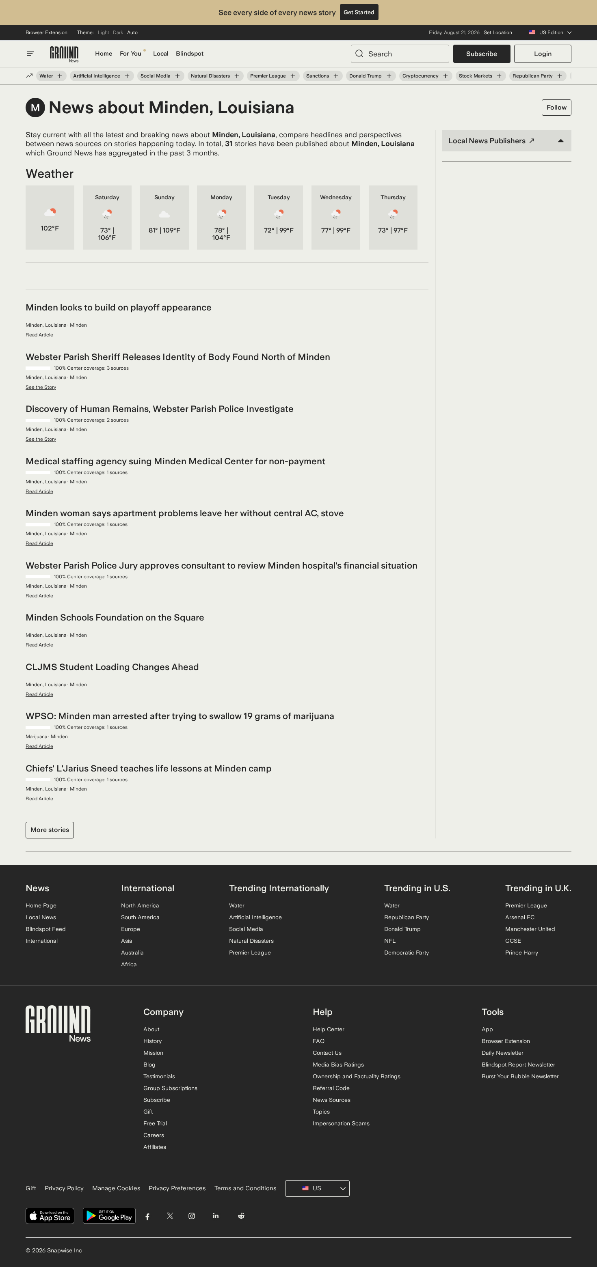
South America (140, 917)
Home (103, 53)
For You (130, 53)
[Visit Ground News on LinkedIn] (215, 1216)
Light (103, 32)
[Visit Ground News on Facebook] (148, 1216)
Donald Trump (365, 76)
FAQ (318, 1041)
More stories (49, 830)
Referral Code (331, 1088)
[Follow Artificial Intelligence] (127, 76)
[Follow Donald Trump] (388, 76)
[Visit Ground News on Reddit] (241, 1216)
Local (161, 53)
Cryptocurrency (420, 76)
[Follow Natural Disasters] (236, 76)
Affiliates (154, 1147)
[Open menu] (30, 53)
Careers (153, 1135)
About (151, 1029)
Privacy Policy (64, 1188)
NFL (390, 940)
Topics (321, 1111)
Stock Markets (475, 76)
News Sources (331, 1100)
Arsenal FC (519, 917)
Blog (149, 1064)
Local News (41, 917)
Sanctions (317, 76)
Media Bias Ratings (338, 1064)
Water (46, 76)
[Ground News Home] (64, 54)
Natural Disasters (210, 76)
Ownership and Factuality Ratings (356, 1076)
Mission (153, 1052)
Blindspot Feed (46, 929)
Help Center (328, 1029)
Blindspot (189, 53)
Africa (129, 964)
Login (543, 54)
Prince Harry (521, 952)
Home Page (41, 905)
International (42, 940)
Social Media (156, 76)
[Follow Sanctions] (336, 76)
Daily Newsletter (502, 1052)
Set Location (498, 32)
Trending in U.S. (417, 888)
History (152, 1041)
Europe (130, 929)
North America (140, 905)
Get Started (359, 12)
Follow (557, 107)
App (487, 1029)
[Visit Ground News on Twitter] (170, 1216)
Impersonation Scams (341, 1123)
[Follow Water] (59, 76)
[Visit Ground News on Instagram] (191, 1216)
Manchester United (530, 929)
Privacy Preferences (177, 1188)
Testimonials (159, 1076)
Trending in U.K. (538, 888)
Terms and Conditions (245, 1188)
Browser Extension (46, 32)
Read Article (39, 335)
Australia (132, 952)
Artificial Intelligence (96, 76)
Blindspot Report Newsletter (518, 1064)
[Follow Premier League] (292, 76)
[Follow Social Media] (177, 76)
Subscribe (481, 54)
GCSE (513, 940)
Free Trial (155, 1123)
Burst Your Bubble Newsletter (520, 1076)
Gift (148, 1111)
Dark (118, 32)
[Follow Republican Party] (559, 76)
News (37, 888)
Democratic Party (406, 952)
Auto (132, 32)
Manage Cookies (116, 1188)
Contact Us (327, 1052)
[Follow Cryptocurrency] (445, 76)
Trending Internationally (279, 888)
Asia (126, 940)
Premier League (268, 76)
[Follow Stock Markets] (499, 76)
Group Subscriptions (170, 1088)
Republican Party (533, 76)
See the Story (41, 387)
